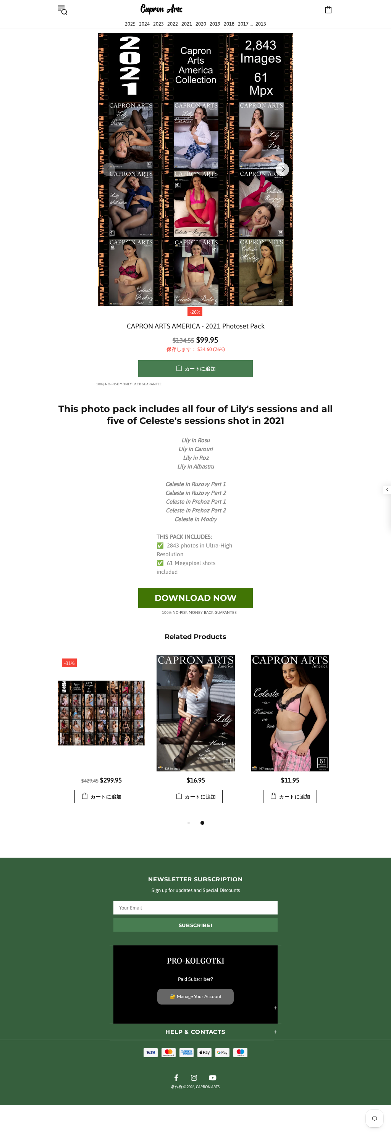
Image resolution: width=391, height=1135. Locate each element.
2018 (229, 24)
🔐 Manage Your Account (195, 996)
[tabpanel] (101, 736)
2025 (130, 24)
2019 (215, 24)
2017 (243, 24)
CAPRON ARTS (162, 10)
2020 (201, 24)
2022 (172, 24)
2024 (144, 24)
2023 (158, 24)
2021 (186, 24)
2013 (260, 24)
